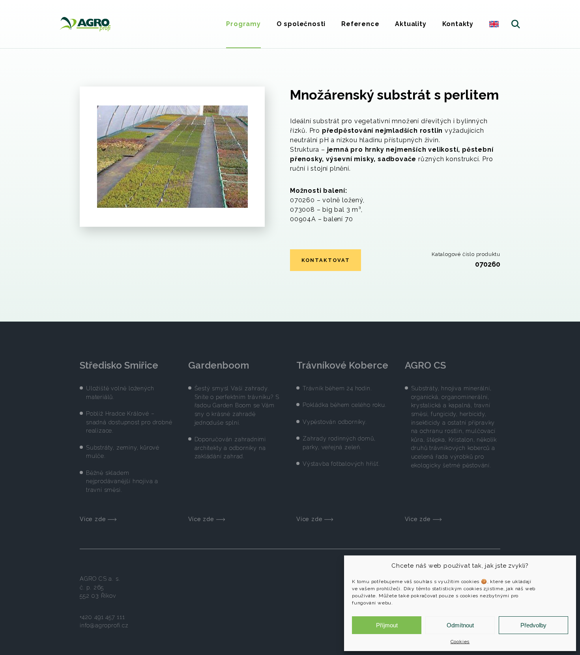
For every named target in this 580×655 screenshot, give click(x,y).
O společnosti (301, 24)
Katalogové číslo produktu (466, 254)
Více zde (94, 519)
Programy (243, 24)
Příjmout (387, 625)
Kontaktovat (325, 260)
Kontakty (457, 24)
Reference (360, 24)
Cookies (460, 641)
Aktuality (410, 24)
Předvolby (533, 625)
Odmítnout (460, 625)
